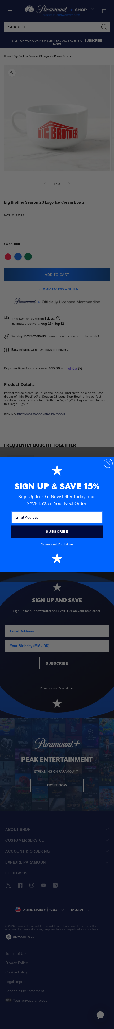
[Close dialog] (108, 463)
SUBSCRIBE (57, 531)
